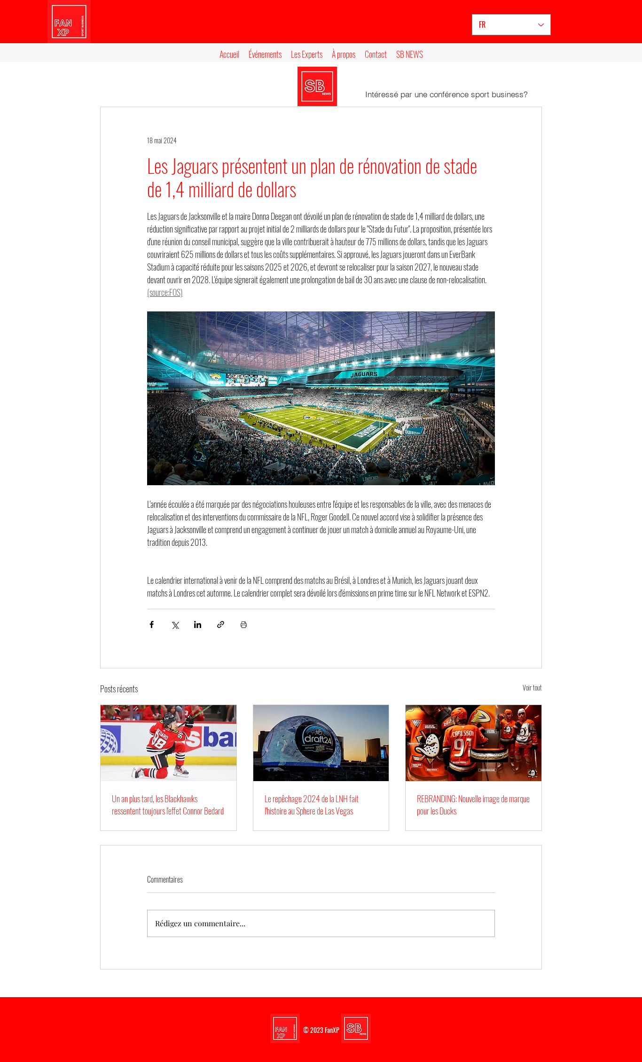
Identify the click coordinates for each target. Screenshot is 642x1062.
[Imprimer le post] (243, 624)
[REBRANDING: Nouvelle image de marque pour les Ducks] (473, 743)
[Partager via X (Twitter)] (174, 624)
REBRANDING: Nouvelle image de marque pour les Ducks (473, 804)
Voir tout (532, 687)
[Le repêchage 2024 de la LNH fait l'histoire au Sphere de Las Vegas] (321, 743)
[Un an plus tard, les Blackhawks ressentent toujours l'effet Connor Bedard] (168, 743)
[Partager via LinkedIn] (197, 624)
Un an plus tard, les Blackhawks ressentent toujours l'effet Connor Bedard (168, 804)
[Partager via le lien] (220, 624)
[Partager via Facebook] (151, 624)
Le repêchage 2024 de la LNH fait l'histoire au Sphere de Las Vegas (312, 804)
